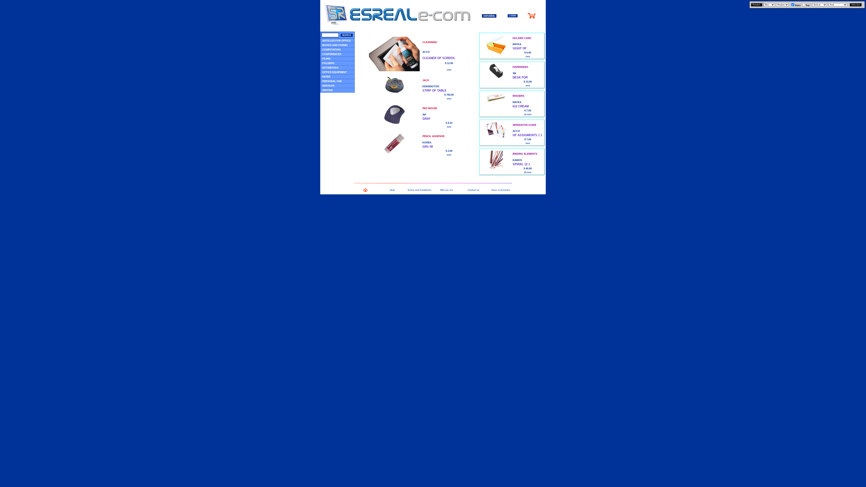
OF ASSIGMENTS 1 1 (527, 135)
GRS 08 (427, 146)
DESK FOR (520, 77)
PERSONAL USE (332, 81)
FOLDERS (328, 63)
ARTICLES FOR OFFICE (336, 40)
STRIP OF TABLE (434, 90)
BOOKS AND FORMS (334, 45)
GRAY (426, 118)
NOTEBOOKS (330, 67)
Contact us (473, 190)
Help (392, 190)
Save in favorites (500, 190)
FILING (326, 58)
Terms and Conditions (419, 190)
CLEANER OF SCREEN (438, 58)
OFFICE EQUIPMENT (334, 72)
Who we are (446, 190)
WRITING (327, 90)
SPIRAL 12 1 (521, 164)
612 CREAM (521, 106)
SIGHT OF (520, 48)
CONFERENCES (331, 54)
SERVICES (328, 85)
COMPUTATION (331, 49)
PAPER (326, 76)
